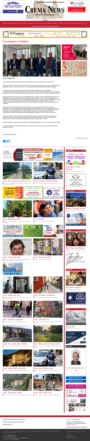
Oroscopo (61, 23)
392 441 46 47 (11, 436)
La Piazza (67, 23)
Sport (42, 23)
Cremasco (55, 23)
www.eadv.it (16, 439)
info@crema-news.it (71, 424)
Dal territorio (31, 23)
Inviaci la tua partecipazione (76, 378)
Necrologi (77, 23)
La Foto (20, 23)
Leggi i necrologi (76, 373)
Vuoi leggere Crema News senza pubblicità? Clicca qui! (45, 26)
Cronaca (11, 23)
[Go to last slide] (5, 60)
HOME (5, 23)
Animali (72, 23)
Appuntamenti (48, 23)
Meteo (25, 23)
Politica (16, 23)
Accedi (85, 23)
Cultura (38, 23)
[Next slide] (59, 60)
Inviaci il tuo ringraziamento (76, 381)
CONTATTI (69, 419)
